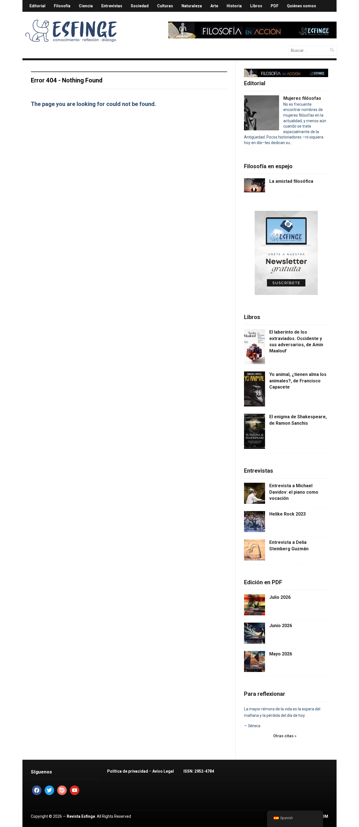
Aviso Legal (163, 771)
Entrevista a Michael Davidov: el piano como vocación (293, 492)
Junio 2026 (280, 625)
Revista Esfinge (81, 816)
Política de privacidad (127, 771)
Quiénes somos (301, 6)
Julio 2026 (280, 597)
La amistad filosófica (291, 181)
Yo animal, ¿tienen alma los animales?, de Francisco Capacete (297, 381)
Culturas (165, 6)
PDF (275, 6)
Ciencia (86, 6)
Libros (256, 6)
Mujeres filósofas (302, 98)
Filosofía (62, 6)
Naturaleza (191, 6)
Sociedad (140, 6)
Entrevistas (111, 6)
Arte (214, 6)
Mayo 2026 (280, 654)
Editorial (37, 6)
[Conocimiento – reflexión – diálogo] (71, 29)
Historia (234, 6)
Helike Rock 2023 (287, 514)
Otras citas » (284, 736)
